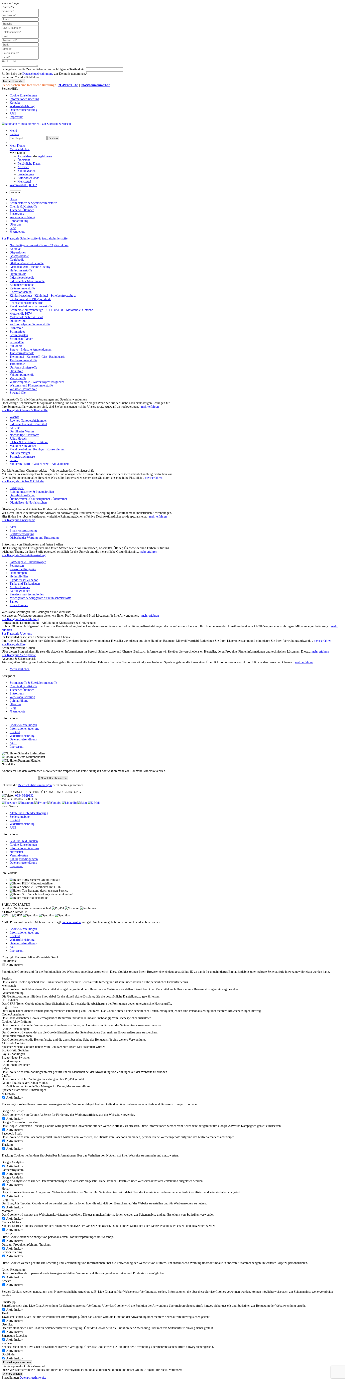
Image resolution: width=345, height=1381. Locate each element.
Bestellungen (26, 174)
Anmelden (25, 156)
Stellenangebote (20, 816)
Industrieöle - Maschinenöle (27, 281)
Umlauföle (16, 371)
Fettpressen (17, 565)
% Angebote (17, 711)
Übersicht (24, 160)
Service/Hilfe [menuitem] (20, 103)
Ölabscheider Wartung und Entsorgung (34, 537)
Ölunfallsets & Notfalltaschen (28, 502)
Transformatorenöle (22, 353)
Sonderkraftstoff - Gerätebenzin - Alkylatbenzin (39, 463)
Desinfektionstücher (22, 495)
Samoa (14, 601)
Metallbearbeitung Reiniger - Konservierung (37, 449)
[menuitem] (176, 95)
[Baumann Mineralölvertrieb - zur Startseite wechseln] (36, 123)
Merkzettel (24, 181)
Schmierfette (17, 331)
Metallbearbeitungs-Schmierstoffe (31, 306)
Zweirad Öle (18, 392)
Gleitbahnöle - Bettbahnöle (27, 263)
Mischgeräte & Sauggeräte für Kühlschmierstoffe (40, 598)
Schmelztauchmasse (22, 456)
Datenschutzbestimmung (37, 73)
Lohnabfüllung (19, 700)
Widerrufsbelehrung (22, 106)
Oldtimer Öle (18, 320)
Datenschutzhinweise (33, 1377)
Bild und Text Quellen (24, 841)
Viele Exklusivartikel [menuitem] (34, 897)
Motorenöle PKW (21, 313)
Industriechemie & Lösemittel (28, 424)
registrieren (45, 156)
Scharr (14, 460)
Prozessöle (16, 328)
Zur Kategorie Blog (14, 644)
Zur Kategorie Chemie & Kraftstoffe (25, 410)
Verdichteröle (18, 378)
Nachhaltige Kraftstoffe (24, 435)
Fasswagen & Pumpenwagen (28, 562)
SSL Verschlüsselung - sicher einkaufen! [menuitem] (47, 894)
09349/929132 (24, 795)
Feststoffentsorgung (22, 534)
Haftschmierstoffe (21, 270)
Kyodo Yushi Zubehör (24, 580)
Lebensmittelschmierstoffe (26, 302)
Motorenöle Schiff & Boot (26, 317)
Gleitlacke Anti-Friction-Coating (30, 266)
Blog (13, 707)
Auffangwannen (20, 590)
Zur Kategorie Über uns (17, 633)
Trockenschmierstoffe (23, 360)
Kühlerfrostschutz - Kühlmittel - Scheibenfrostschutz (43, 295)
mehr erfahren (150, 406)
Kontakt (15, 102)
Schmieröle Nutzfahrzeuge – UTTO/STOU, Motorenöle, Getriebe (51, 310)
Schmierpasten (19, 335)
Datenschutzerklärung (23, 109)
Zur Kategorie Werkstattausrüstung (24, 555)
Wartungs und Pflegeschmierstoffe (31, 385)
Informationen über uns (24, 99)
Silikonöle (16, 346)
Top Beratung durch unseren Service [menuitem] (44, 890)
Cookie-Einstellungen (23, 95)
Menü (13, 130)
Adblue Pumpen (20, 587)
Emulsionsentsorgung (23, 530)
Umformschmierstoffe (23, 367)
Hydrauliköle (18, 274)
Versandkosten (19, 855)
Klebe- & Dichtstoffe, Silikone (29, 442)
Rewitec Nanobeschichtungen (28, 420)
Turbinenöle (17, 364)
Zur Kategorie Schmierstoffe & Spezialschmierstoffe (34, 238)
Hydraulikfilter (19, 576)
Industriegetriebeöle (22, 277)
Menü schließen (20, 149)
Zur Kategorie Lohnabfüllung (20, 619)
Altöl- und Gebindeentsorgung (29, 813)
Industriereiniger (20, 453)
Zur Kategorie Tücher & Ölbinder (23, 481)
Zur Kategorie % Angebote (19, 655)
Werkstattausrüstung (22, 697)
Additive (15, 248)
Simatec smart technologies (27, 594)
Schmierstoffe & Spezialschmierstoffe (33, 682)
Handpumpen (18, 572)
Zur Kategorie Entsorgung (18, 520)
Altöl (13, 527)
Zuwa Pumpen (19, 605)
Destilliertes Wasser (22, 431)
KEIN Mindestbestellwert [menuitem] (37, 883)
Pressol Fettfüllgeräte (23, 569)
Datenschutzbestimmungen (35, 785)
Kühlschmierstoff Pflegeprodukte (30, 299)
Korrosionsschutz (21, 292)
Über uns (15, 704)
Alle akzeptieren (12, 1373)
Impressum (16, 117)
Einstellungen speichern (17, 1362)
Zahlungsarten (27, 170)
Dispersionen (18, 252)
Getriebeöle (17, 259)
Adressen (23, 167)
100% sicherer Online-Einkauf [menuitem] (40, 879)
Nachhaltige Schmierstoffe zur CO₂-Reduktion (39, 245)
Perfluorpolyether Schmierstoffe (30, 324)
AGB (13, 113)
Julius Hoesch (18, 438)
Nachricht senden (13, 81)
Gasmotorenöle (19, 256)
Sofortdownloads (28, 178)
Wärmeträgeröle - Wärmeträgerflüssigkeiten (37, 382)
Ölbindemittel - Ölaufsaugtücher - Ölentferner (38, 499)
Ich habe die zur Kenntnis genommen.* (46, 73)
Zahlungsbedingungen (24, 859)
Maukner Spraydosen (23, 445)
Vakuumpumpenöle (22, 374)
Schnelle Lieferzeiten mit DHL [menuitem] (41, 887)
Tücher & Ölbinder (22, 689)
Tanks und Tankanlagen (25, 583)
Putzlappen (17, 488)
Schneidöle (17, 342)
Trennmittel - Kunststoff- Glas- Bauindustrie (37, 356)
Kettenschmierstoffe (22, 288)
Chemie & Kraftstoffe (23, 686)
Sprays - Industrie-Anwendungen (31, 349)
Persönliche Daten (29, 163)
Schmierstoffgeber (21, 338)
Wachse (14, 417)
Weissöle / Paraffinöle (23, 389)
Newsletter (16, 851)
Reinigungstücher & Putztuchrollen (32, 491)
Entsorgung (17, 693)
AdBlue (15, 427)
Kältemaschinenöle (22, 284)
